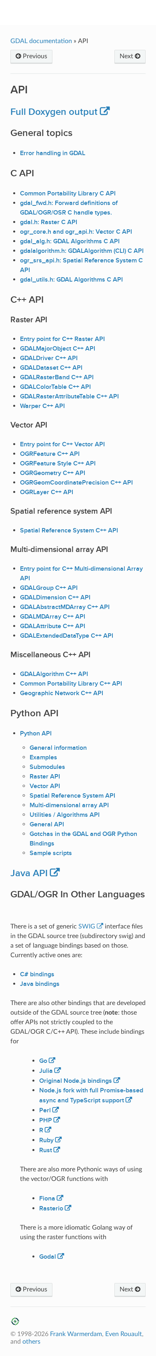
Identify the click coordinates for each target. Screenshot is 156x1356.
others (31, 1341)
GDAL (83, 12)
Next (127, 56)
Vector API (45, 786)
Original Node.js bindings (75, 1081)
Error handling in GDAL (52, 153)
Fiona (47, 1198)
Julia (46, 1071)
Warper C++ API (42, 406)
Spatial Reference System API (72, 796)
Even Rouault (123, 1334)
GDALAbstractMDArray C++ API (65, 607)
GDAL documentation (42, 41)
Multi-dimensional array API (69, 805)
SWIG (86, 926)
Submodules (47, 767)
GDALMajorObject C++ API (57, 349)
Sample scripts (51, 853)
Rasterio (51, 1208)
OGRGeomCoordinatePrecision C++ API (76, 483)
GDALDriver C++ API (49, 358)
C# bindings (37, 974)
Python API (36, 733)
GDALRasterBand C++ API (57, 377)
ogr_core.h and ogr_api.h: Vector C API (76, 232)
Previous (34, 56)
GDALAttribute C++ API (52, 626)
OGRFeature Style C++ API (58, 463)
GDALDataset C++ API (51, 368)
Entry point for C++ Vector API (62, 444)
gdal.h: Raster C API (48, 222)
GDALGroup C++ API (49, 588)
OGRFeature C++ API (50, 454)
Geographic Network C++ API (61, 693)
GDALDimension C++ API (55, 597)
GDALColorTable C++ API (55, 387)
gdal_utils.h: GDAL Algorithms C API (71, 280)
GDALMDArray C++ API (52, 617)
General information (58, 748)
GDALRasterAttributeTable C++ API (69, 396)
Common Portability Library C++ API (71, 684)
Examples (43, 757)
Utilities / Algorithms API (65, 815)
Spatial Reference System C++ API (69, 530)
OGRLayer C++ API (46, 492)
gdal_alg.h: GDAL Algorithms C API (70, 241)
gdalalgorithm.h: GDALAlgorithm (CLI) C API (82, 251)
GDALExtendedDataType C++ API (66, 636)
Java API (29, 873)
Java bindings (40, 984)
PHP (45, 1120)
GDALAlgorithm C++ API (54, 674)
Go (43, 1061)
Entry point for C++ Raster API (62, 339)
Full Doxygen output (54, 112)
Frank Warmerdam (76, 1334)
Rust (45, 1150)
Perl (45, 1110)
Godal (47, 1257)
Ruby (46, 1140)
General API (47, 824)
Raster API (45, 776)
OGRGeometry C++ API (52, 473)
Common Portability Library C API (68, 193)
